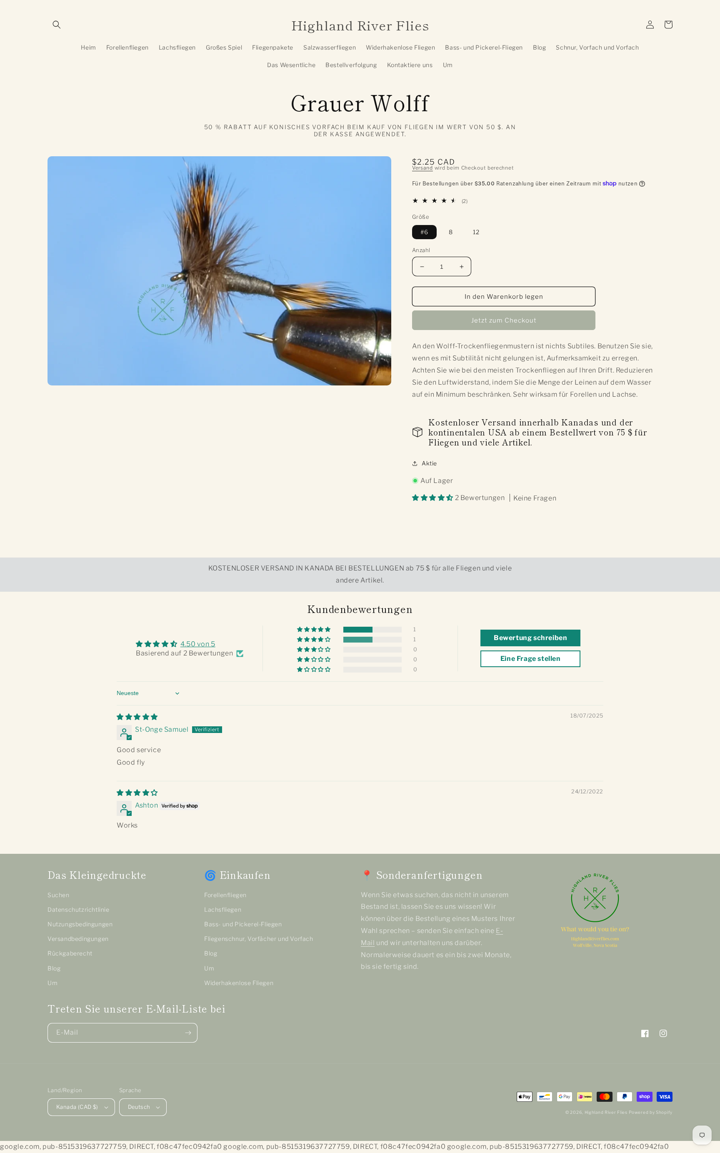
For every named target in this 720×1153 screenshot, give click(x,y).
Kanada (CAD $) (77, 1106)
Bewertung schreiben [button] (530, 638)
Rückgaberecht (70, 953)
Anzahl (421, 250)
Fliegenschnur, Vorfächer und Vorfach (258, 938)
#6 (424, 231)
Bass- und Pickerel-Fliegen (243, 924)
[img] (137, 717)
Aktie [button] (429, 463)
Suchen (59, 894)
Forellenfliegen (225, 894)
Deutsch (139, 1106)
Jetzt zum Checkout (504, 320)
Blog (54, 968)
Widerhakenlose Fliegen (238, 982)
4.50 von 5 (197, 644)
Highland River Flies (606, 1112)
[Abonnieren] (188, 1033)
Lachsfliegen (222, 909)
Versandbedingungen (78, 938)
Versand (422, 168)
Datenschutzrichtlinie (79, 909)
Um (53, 982)
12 (476, 231)
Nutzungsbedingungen (80, 924)
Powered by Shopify (650, 1112)
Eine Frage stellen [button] (530, 659)
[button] (57, 24)
